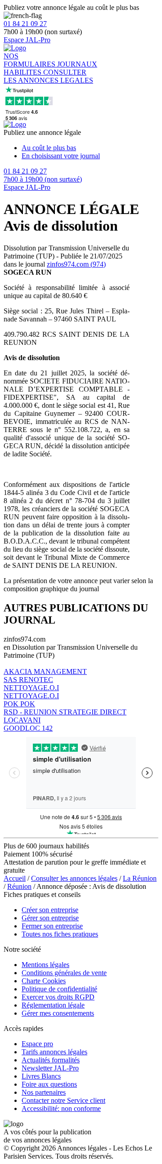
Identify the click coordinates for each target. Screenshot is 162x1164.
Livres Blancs (41, 1076)
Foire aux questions (49, 1084)
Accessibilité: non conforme (61, 1108)
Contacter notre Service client (63, 1100)
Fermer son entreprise (52, 926)
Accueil (15, 878)
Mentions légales (45, 964)
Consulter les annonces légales (74, 878)
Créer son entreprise (50, 910)
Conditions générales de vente (64, 973)
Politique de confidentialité (59, 989)
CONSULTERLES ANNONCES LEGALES (48, 76)
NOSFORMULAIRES (30, 60)
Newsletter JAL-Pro (50, 1068)
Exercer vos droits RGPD (58, 997)
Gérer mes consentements (58, 1013)
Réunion (19, 886)
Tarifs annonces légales (54, 1052)
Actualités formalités (51, 1060)
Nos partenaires (44, 1092)
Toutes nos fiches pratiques (60, 934)
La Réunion (140, 878)
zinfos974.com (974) (76, 264)
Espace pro (37, 1044)
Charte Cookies (44, 981)
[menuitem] (90, 148)
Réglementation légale (53, 1005)
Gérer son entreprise (50, 918)
